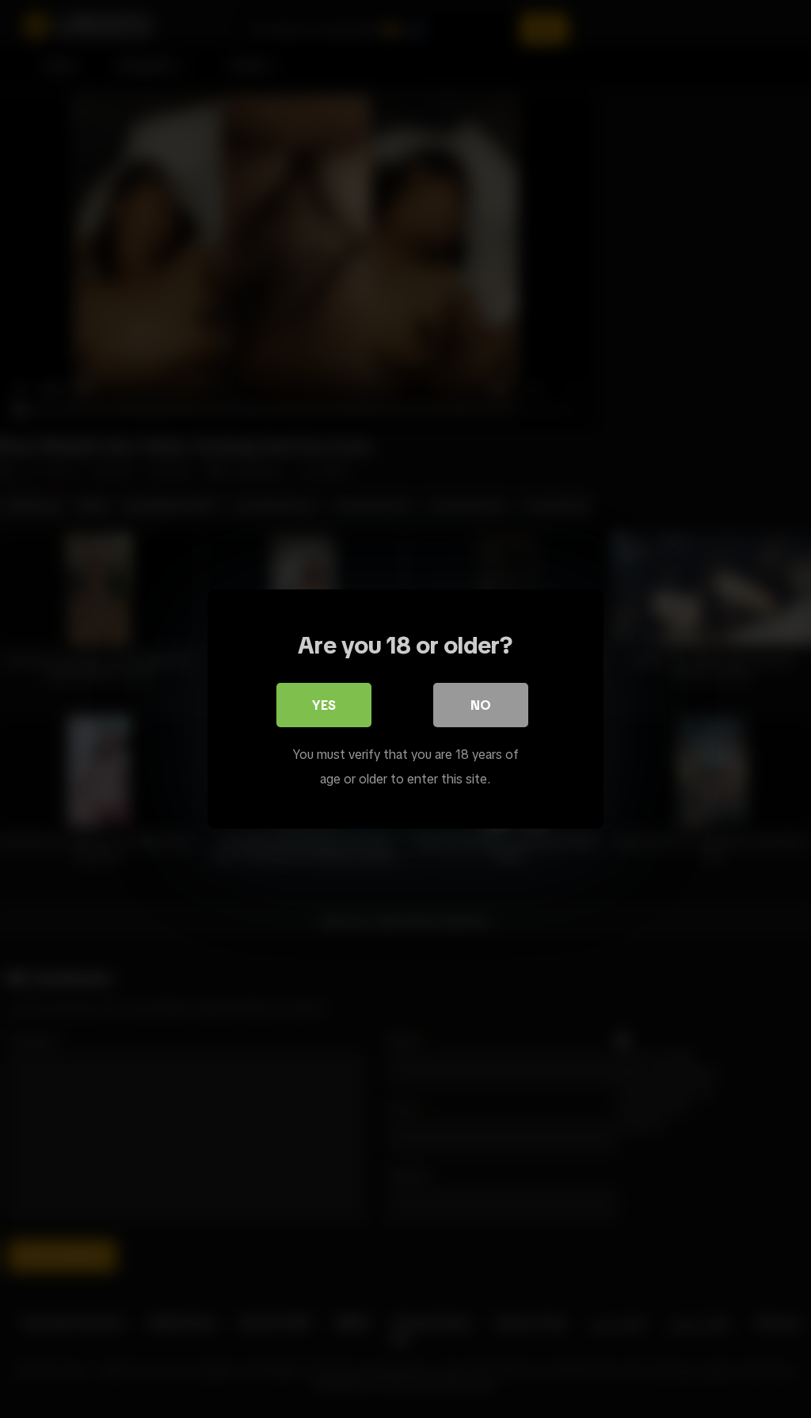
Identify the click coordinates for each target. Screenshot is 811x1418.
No (480, 705)
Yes (324, 705)
